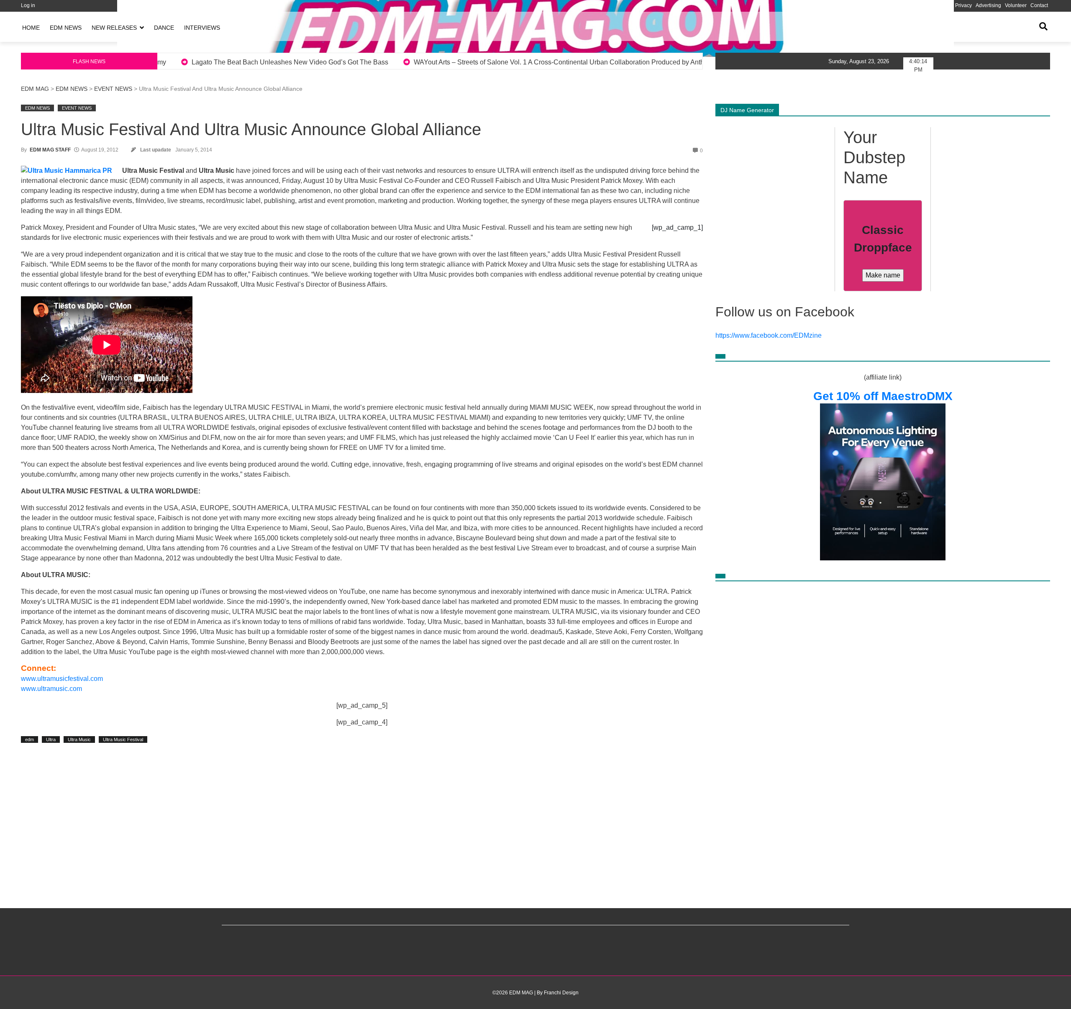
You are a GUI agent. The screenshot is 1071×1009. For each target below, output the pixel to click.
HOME (31, 27)
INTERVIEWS (202, 27)
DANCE (164, 27)
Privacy (963, 5)
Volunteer (1016, 5)
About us (908, 5)
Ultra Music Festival (123, 739)
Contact (1039, 5)
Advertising (988, 5)
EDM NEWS (66, 27)
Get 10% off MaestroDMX (883, 396)
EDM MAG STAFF (50, 150)
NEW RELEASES (114, 27)
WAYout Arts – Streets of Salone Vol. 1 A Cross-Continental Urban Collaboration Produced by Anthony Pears (368, 62)
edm (29, 739)
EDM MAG (35, 88)
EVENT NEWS (113, 88)
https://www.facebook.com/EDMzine (768, 335)
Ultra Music (79, 739)
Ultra (51, 739)
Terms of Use (936, 5)
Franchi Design (561, 993)
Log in (28, 5)
